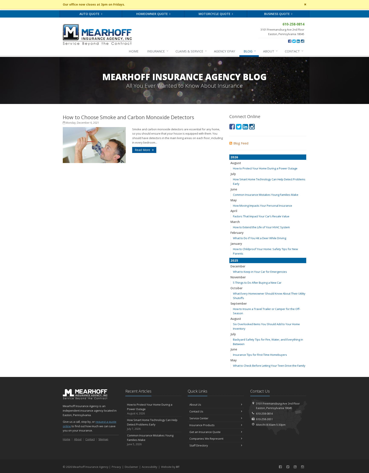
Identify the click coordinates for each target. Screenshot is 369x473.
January (236, 244)
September (238, 303)
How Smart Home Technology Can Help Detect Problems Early (152, 424)
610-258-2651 (264, 419)
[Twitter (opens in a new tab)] (294, 41)
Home (134, 51)
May (233, 200)
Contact (294, 51)
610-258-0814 (264, 413)
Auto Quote (89, 14)
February (237, 233)
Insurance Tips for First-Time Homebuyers (260, 355)
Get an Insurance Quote (205, 432)
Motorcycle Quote (215, 14)
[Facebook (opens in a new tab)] (289, 41)
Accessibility (149, 467)
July (233, 174)
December (237, 266)
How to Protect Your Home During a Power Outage (265, 168)
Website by (170, 467)
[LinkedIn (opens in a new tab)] (298, 41)
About (270, 51)
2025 (234, 260)
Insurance (157, 51)
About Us (195, 404)
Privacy (116, 467)
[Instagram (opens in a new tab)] (302, 41)
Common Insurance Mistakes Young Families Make (265, 195)
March (235, 222)
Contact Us (196, 411)
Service (191, 51)
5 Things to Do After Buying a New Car (257, 283)
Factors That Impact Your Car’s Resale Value (261, 216)
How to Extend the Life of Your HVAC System (261, 227)
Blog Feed (240, 143)
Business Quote (277, 14)
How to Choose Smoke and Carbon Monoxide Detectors (128, 117)
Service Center (198, 418)
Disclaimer (131, 467)
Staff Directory (198, 445)
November (238, 277)
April (233, 211)
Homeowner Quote (152, 14)
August (235, 163)
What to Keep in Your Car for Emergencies (260, 272)
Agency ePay (224, 51)
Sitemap (103, 439)
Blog (250, 51)
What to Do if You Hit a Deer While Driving (259, 238)
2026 (234, 157)
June (233, 189)
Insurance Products (202, 425)
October (236, 288)
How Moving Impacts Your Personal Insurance (262, 206)
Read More (143, 150)
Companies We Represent (206, 438)
